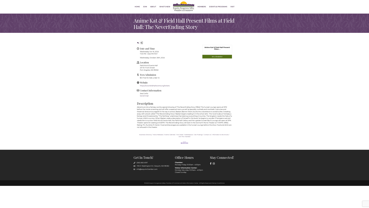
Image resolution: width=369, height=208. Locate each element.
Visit (232, 7)
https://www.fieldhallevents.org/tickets (155, 86)
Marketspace (188, 134)
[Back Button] (138, 43)
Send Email (144, 96)
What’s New (164, 7)
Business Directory (145, 134)
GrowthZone (221, 183)
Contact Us (207, 134)
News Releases (158, 134)
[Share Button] (141, 43)
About (153, 7)
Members (201, 7)
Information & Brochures (220, 134)
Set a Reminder (217, 57)
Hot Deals (179, 134)
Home (137, 7)
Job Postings (198, 134)
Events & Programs (218, 7)
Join (145, 7)
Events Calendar (169, 134)
